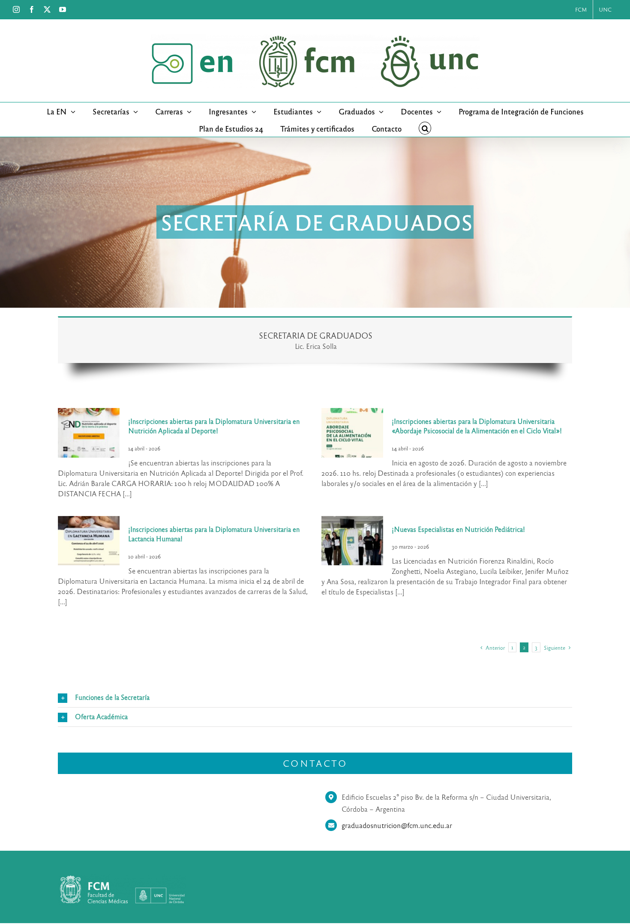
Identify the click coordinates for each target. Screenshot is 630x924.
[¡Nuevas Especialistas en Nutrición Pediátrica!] (352, 541)
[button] (425, 128)
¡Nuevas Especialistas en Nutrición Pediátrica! (458, 529)
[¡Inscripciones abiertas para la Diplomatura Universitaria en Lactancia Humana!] (89, 541)
